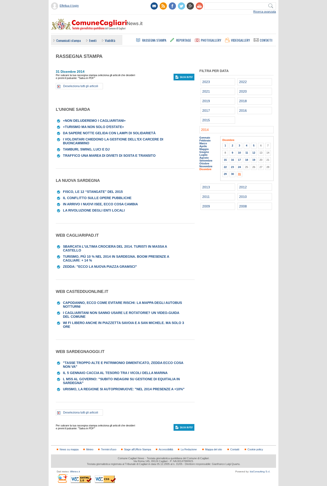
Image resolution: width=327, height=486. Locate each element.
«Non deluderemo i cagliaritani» (94, 121)
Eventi (92, 40)
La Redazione (189, 449)
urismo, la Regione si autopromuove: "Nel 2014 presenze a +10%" (124, 389)
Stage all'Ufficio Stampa (137, 449)
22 (225, 167)
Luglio (203, 154)
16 (232, 159)
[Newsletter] (154, 6)
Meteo (89, 449)
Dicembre (205, 169)
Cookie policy (255, 449)
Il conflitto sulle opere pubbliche (97, 198)
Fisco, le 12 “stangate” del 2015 (93, 192)
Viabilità (110, 40)
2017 (206, 110)
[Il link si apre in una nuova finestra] (172, 6)
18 (246, 159)
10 (239, 152)
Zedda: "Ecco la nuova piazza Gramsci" (100, 266)
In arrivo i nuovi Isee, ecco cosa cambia (100, 204)
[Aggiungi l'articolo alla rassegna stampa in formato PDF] (59, 120)
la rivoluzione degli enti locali (94, 210)
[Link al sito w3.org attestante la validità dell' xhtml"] (81, 479)
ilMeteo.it (75, 471)
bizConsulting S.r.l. (260, 471)
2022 (243, 82)
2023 (206, 82)
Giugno (204, 152)
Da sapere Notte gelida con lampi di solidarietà (109, 133)
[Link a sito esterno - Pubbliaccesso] (62, 478)
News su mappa (69, 449)
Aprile (203, 146)
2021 (206, 91)
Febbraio (205, 140)
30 (232, 174)
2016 (243, 110)
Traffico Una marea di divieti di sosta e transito (109, 155)
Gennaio (204, 137)
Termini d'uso (108, 449)
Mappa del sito (213, 449)
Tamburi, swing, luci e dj (86, 149)
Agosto (204, 157)
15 (225, 159)
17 (239, 159)
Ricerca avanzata (264, 11)
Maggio (204, 149)
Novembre (205, 166)
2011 (206, 197)
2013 (206, 187)
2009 (206, 206)
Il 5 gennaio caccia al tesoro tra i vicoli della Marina (115, 373)
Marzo (203, 143)
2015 (206, 120)
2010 (243, 197)
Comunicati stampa (68, 40)
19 (253, 159)
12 (253, 152)
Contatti (234, 449)
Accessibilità (166, 449)
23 (232, 167)
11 (246, 152)
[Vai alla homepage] (96, 24)
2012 (243, 187)
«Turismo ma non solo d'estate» (93, 127)
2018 (243, 101)
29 (225, 174)
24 (239, 167)
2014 (205, 130)
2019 (206, 101)
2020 (243, 91)
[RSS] (163, 6)
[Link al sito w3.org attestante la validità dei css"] (105, 479)
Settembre (205, 160)
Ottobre (204, 163)
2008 (243, 206)
